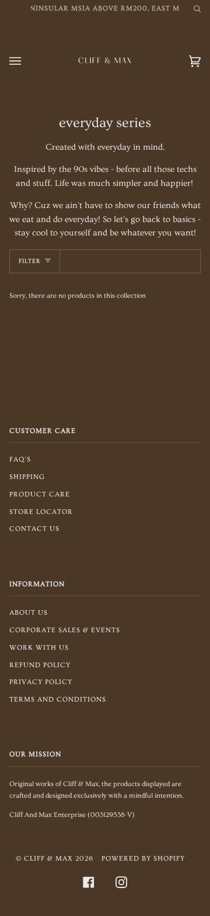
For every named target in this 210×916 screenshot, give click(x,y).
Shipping (27, 477)
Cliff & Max (48, 858)
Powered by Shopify (143, 858)
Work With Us (39, 647)
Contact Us (34, 529)
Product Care (39, 494)
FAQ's (20, 459)
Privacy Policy (40, 682)
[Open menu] (26, 61)
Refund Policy (40, 665)
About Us (28, 612)
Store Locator (41, 512)
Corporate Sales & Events (64, 630)
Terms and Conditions (57, 699)
